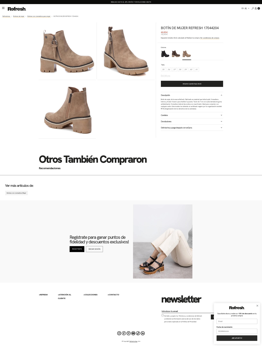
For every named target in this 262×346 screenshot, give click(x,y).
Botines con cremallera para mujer (39, 16)
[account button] (256, 8)
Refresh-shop (133, 341)
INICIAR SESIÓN (94, 249)
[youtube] (133, 333)
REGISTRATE (77, 249)
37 (175, 70)
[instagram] (119, 333)
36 (169, 70)
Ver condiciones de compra (209, 38)
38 (180, 70)
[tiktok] (138, 333)
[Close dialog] (257, 305)
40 (192, 70)
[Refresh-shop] (17, 9)
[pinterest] (129, 333)
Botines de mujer (18, 16)
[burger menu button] (3, 8)
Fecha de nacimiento (224, 327)
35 (164, 70)
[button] (258, 8)
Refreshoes (6, 16)
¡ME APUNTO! (237, 338)
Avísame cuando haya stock (192, 84)
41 (197, 70)
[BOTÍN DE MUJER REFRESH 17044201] (165, 54)
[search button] (253, 8)
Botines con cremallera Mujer (16, 193)
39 (186, 70)
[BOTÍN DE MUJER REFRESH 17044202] (176, 54)
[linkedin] (143, 333)
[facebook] (124, 333)
